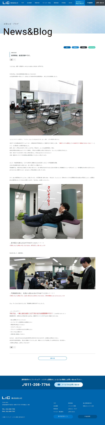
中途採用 (87, 416)
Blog (83, 47)
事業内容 (56, 408)
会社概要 (56, 406)
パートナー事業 (72, 406)
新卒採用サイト (63, 416)
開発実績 (70, 403)
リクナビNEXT (41, 316)
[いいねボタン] (11, 60)
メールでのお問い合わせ (71, 384)
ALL (67, 47)
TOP (55, 403)
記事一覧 (52, 358)
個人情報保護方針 (87, 403)
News (75, 47)
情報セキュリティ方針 (88, 406)
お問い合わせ (71, 411)
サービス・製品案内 (58, 411)
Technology (92, 47)
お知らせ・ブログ (72, 408)
